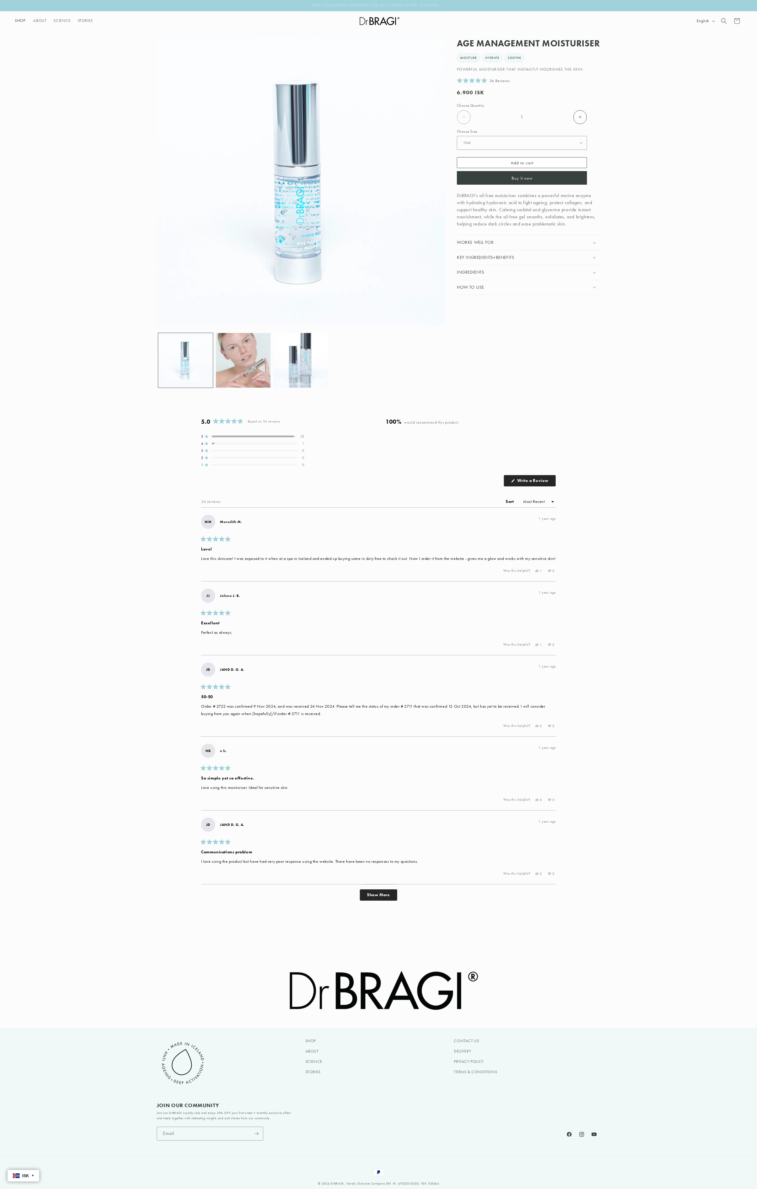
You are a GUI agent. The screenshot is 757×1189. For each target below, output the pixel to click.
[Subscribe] (256, 1134)
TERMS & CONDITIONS (475, 1071)
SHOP (310, 1040)
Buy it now (522, 178)
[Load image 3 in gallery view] (301, 360)
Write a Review (536, 482)
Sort (510, 501)
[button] (20, 20)
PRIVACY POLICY (468, 1061)
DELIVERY (462, 1051)
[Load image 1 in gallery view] (185, 360)
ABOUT (312, 1051)
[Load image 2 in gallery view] (243, 360)
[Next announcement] (598, 5)
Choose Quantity (470, 105)
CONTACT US (466, 1040)
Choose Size (467, 131)
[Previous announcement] (158, 5)
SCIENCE (313, 1061)
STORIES (313, 1071)
